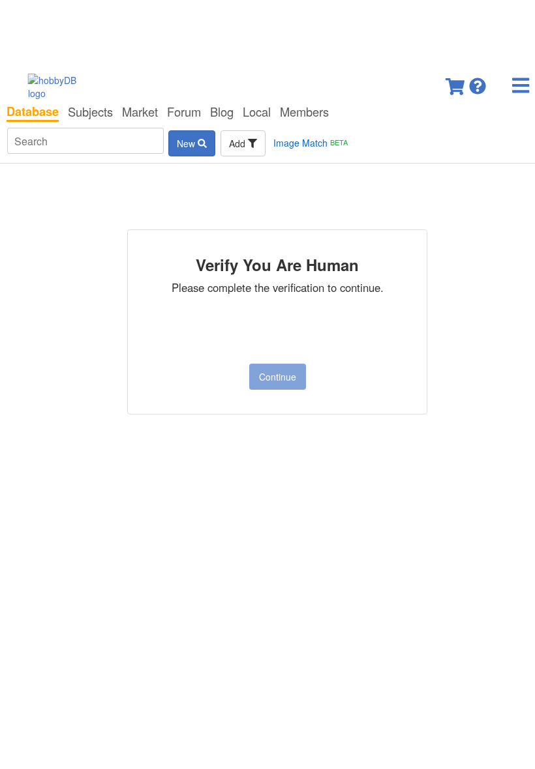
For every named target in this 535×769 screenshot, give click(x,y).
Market (140, 111)
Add (238, 143)
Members (304, 111)
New (187, 143)
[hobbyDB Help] (477, 82)
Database (33, 111)
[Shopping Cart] (456, 82)
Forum (184, 111)
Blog (222, 111)
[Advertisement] (267, 32)
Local (257, 111)
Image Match (310, 142)
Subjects (90, 111)
